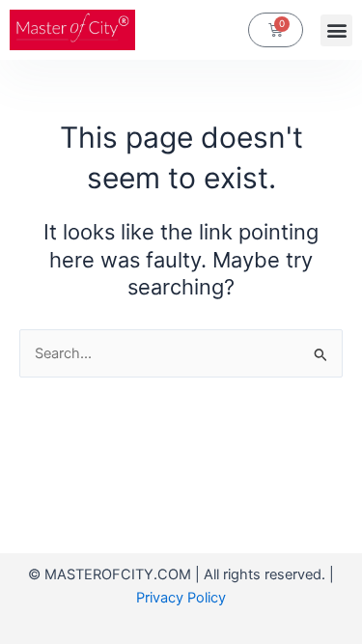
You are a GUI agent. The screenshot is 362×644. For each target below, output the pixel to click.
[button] (336, 30)
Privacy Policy (181, 597)
